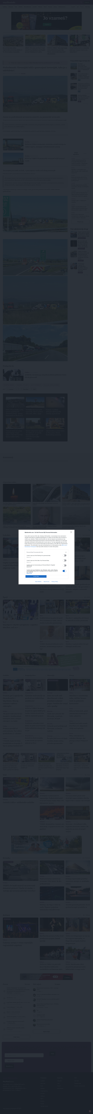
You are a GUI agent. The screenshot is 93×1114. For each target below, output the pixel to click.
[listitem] (46, 552)
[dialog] (46, 557)
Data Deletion (38, 581)
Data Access (46, 581)
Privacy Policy (55, 581)
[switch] (64, 555)
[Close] (71, 532)
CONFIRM (36, 576)
